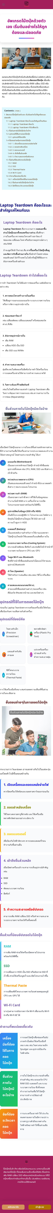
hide (17, 111)
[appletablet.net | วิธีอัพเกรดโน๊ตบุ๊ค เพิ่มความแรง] (26, 4)
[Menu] (3, 4)
